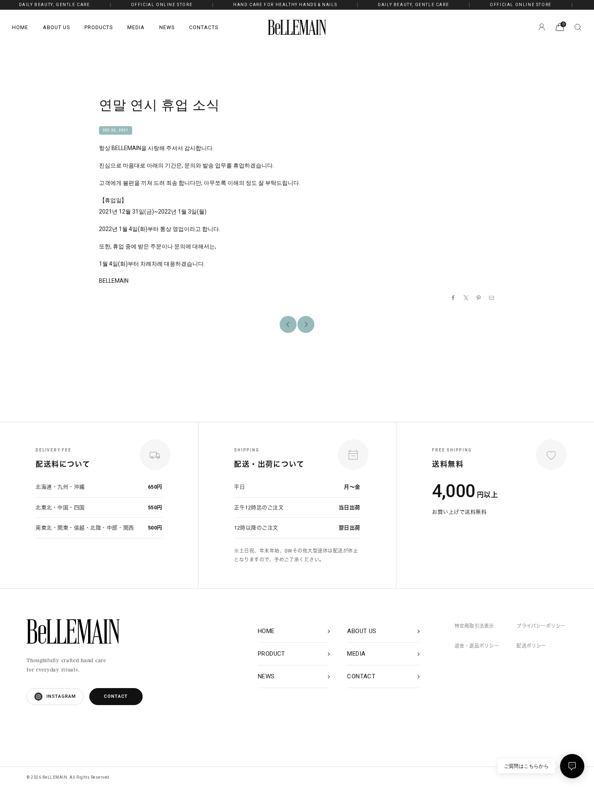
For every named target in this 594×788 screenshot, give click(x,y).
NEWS (167, 27)
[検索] (578, 27)
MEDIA (136, 27)
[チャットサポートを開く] (572, 766)
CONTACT (116, 696)
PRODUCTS (98, 27)
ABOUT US (56, 27)
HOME (20, 27)
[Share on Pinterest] (478, 297)
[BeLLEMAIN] (73, 631)
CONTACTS (203, 27)
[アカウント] (541, 27)
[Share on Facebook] (453, 297)
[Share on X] (466, 297)
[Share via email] (491, 297)
